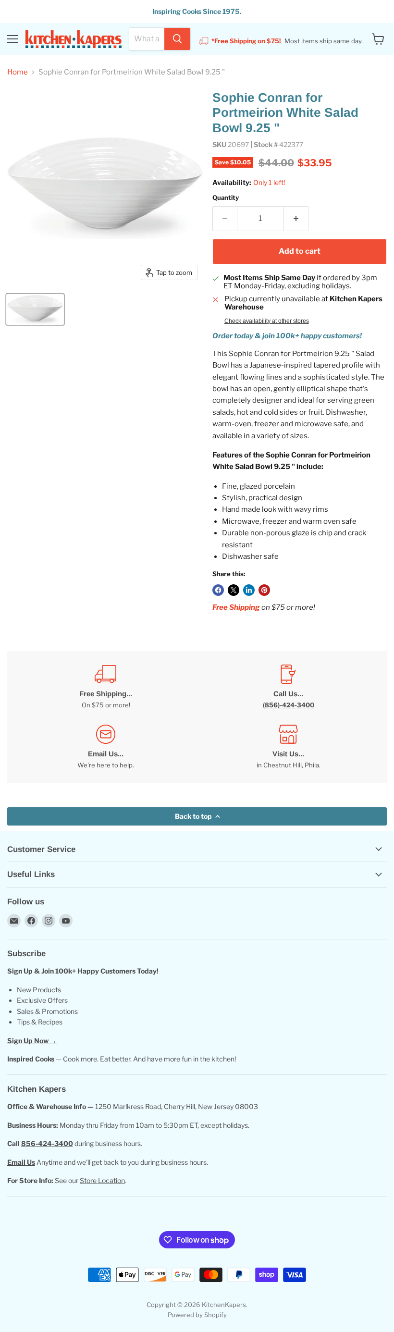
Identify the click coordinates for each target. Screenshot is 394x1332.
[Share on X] (233, 590)
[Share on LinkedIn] (249, 590)
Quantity (225, 197)
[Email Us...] (105, 747)
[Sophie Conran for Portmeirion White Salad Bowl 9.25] (35, 309)
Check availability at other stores (266, 321)
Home (17, 72)
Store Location (102, 1180)
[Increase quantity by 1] (296, 218)
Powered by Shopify (197, 1315)
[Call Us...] (288, 687)
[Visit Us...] (288, 747)
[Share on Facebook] (218, 590)
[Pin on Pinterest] (264, 590)
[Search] (177, 39)
